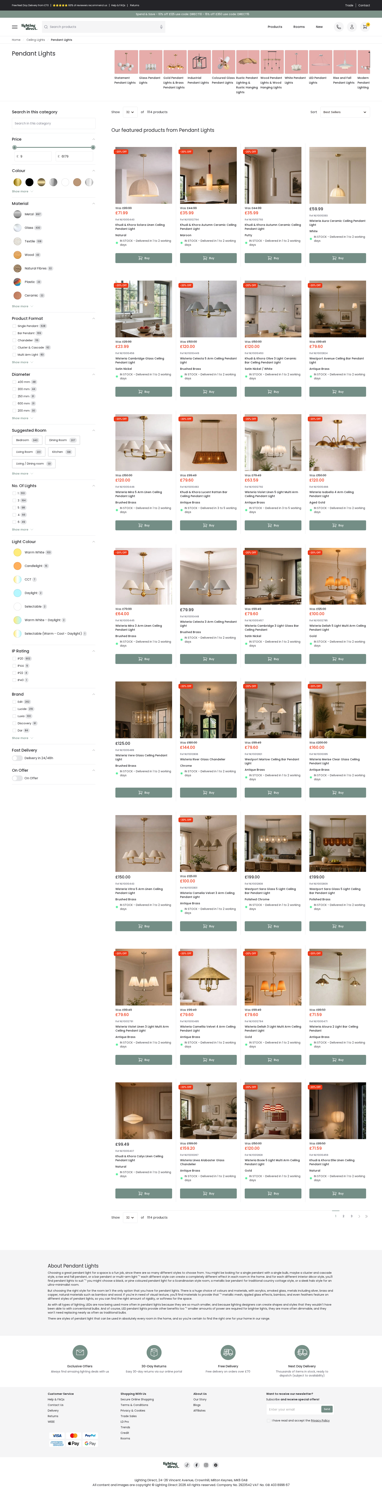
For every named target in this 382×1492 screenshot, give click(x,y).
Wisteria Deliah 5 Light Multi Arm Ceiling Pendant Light (337, 628)
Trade (349, 5)
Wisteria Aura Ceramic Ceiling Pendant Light (337, 223)
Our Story (200, 1399)
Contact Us (55, 1405)
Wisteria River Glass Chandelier (202, 759)
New (319, 26)
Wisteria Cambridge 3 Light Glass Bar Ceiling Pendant (272, 628)
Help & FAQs (56, 1399)
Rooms (299, 26)
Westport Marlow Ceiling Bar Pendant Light (272, 761)
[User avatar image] (352, 27)
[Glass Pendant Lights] (151, 62)
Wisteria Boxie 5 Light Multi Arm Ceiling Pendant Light (272, 1162)
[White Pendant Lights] (296, 62)
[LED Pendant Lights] (320, 62)
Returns (53, 1416)
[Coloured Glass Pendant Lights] (223, 62)
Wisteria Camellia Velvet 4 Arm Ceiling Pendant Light (208, 1029)
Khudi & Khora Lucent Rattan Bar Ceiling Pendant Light (203, 494)
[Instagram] (206, 1465)
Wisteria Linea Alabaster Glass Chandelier (202, 1162)
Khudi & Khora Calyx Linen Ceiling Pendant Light (139, 1158)
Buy (147, 258)
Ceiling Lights (35, 40)
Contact (364, 5)
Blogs (197, 1405)
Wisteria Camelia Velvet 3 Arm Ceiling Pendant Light (207, 895)
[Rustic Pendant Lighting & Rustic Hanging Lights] (248, 62)
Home (16, 40)
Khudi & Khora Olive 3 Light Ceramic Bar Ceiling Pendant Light (270, 360)
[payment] (82, 1436)
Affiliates (199, 1411)
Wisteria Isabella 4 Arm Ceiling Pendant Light (331, 494)
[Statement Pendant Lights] (126, 62)
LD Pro (125, 1422)
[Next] (361, 72)
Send (327, 1409)
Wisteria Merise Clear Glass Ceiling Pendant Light (334, 761)
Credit (125, 1433)
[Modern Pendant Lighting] (369, 62)
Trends (125, 1427)
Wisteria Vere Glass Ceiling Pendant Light (141, 757)
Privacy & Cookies (133, 1411)
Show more (20, 191)
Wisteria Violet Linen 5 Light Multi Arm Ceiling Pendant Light (271, 494)
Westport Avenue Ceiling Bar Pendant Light (336, 360)
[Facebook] (196, 1465)
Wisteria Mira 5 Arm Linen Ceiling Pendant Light (138, 494)
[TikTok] (187, 1465)
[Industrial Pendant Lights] (199, 62)
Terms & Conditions (134, 1405)
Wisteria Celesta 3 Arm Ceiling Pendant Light (208, 624)
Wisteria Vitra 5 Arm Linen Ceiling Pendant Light (139, 891)
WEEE (51, 1422)
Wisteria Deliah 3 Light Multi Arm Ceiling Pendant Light (273, 1029)
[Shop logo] (29, 27)
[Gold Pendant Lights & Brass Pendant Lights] (175, 62)
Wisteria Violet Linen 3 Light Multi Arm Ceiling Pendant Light (142, 1029)
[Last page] (366, 1216)
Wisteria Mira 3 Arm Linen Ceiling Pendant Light (138, 628)
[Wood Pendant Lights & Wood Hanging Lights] (272, 62)
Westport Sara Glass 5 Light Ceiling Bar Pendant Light (270, 891)
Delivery (53, 1411)
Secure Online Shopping (137, 1399)
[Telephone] (339, 27)
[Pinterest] (215, 1465)
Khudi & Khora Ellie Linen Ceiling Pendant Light (332, 1162)
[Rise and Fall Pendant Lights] (345, 62)
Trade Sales (129, 1416)
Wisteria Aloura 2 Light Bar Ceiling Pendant (333, 1029)
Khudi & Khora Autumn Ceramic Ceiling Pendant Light (208, 227)
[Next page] (359, 1216)
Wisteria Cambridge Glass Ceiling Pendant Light (139, 360)
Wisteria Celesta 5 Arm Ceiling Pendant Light (208, 360)
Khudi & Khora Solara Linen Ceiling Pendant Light (140, 227)
